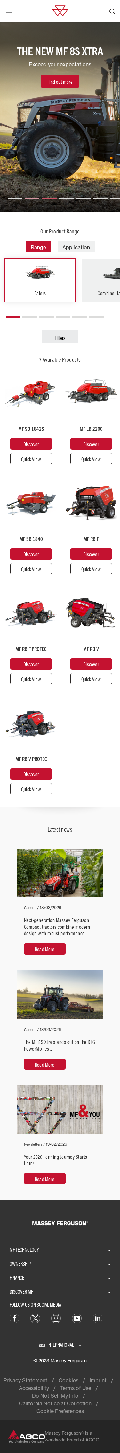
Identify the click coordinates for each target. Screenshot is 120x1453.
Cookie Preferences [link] (60, 1411)
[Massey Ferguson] (60, 10)
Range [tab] (38, 247)
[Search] (112, 11)
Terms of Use (75, 1388)
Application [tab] (76, 247)
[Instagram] (56, 1318)
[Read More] (60, 905)
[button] (15, 196)
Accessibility (34, 1388)
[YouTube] (77, 1318)
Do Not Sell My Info (55, 1396)
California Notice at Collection (55, 1403)
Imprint (98, 1380)
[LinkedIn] (97, 1318)
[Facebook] (14, 1318)
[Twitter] (35, 1318)
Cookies (68, 1380)
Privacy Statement (25, 1380)
